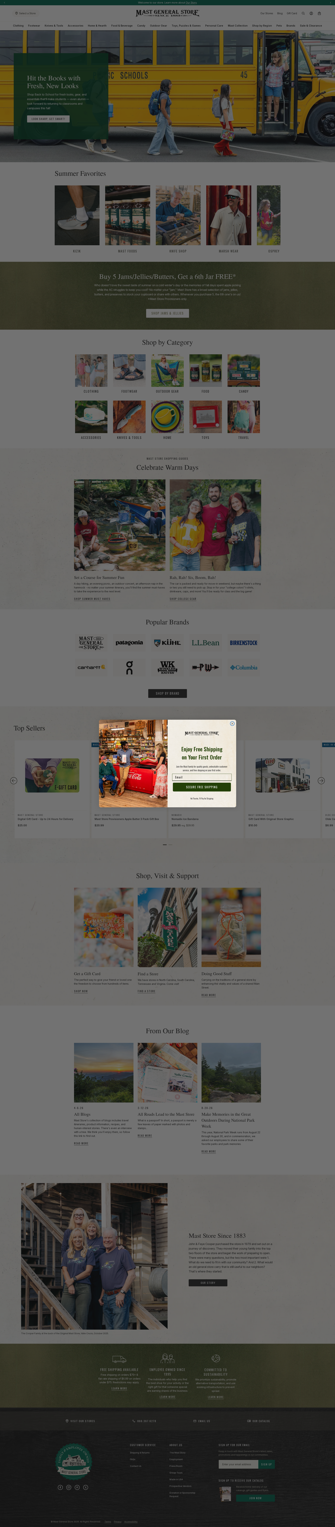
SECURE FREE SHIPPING (202, 787)
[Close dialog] (232, 723)
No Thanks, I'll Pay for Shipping (201, 798)
